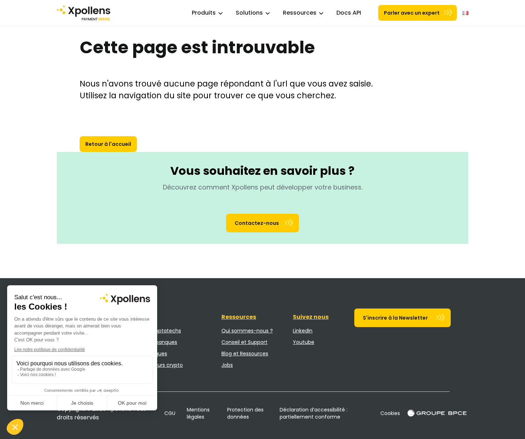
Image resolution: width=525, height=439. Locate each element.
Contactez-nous (257, 223)
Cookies (390, 413)
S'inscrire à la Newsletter (395, 317)
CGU (169, 413)
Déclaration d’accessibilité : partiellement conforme (314, 413)
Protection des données (245, 413)
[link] (348, 13)
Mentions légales (198, 413)
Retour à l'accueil (108, 144)
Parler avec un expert (412, 12)
